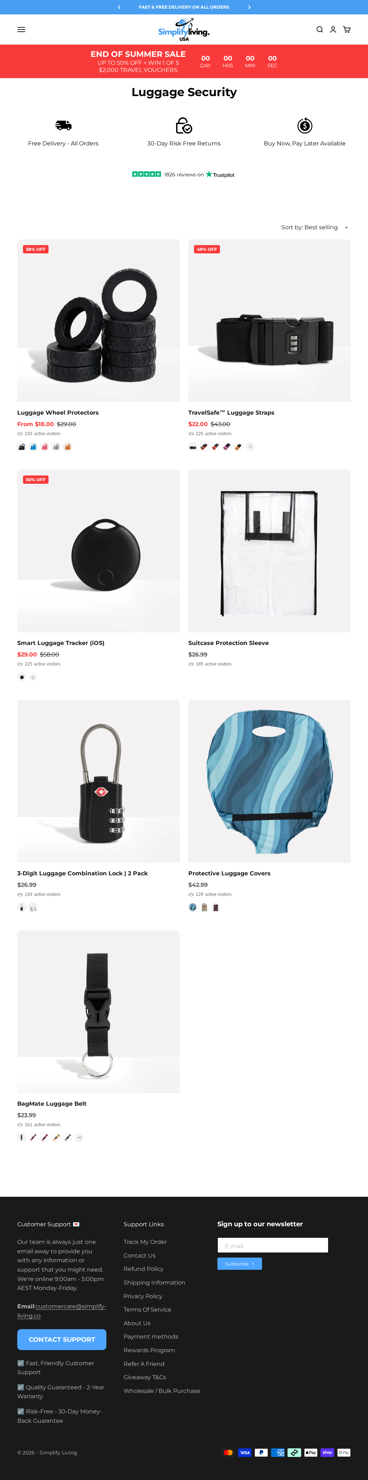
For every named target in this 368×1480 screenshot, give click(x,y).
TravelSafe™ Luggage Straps (231, 412)
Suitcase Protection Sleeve (228, 643)
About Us (137, 1323)
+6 (79, 1137)
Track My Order (145, 1241)
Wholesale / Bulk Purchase (162, 1391)
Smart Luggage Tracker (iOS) (61, 643)
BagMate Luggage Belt (52, 1103)
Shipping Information (154, 1282)
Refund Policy (144, 1268)
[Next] (249, 7)
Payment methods (151, 1336)
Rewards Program (149, 1350)
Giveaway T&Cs (145, 1377)
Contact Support (62, 1340)
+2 (250, 446)
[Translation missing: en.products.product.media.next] (169, 320)
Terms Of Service (147, 1309)
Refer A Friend (144, 1364)
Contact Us (140, 1255)
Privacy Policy (143, 1296)
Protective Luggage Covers (229, 873)
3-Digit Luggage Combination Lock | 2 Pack (82, 873)
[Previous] (119, 7)
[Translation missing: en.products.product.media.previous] (27, 320)
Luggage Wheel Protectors (58, 412)
